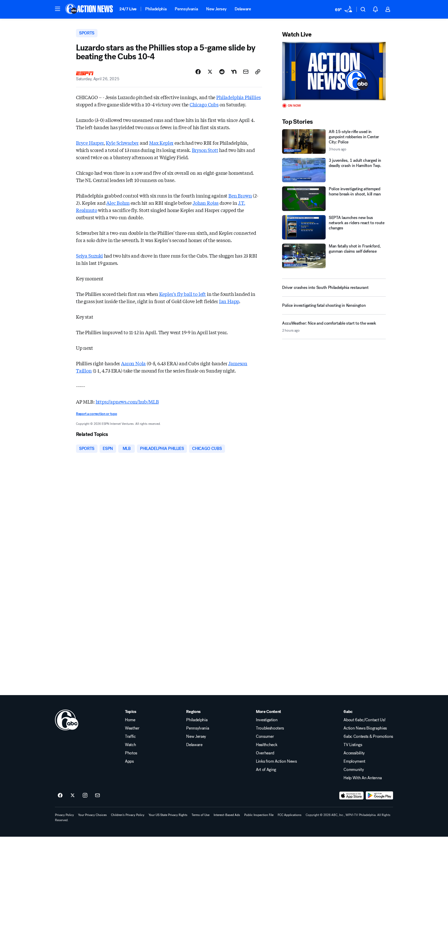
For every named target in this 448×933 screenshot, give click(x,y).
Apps (129, 761)
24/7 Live (128, 9)
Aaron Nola (133, 363)
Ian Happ (229, 301)
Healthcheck (266, 745)
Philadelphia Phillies (238, 97)
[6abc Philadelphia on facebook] (60, 795)
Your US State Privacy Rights (168, 815)
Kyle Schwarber (122, 142)
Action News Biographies (365, 728)
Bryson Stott (205, 150)
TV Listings (353, 745)
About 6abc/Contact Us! (364, 720)
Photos (131, 753)
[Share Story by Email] (245, 71)
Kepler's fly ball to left (182, 293)
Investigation (267, 720)
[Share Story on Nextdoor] (233, 71)
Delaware (243, 9)
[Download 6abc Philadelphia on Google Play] (379, 795)
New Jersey (216, 9)
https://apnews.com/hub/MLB (127, 401)
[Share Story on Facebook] (198, 71)
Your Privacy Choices (92, 815)
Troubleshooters (270, 728)
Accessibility (354, 753)
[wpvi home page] (66, 720)
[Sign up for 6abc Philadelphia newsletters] (97, 795)
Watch (130, 745)
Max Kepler (161, 142)
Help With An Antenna (363, 778)
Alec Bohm (117, 202)
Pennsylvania (186, 9)
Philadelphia (155, 9)
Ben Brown (240, 195)
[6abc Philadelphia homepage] (89, 9)
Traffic (130, 736)
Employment (354, 761)
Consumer (265, 736)
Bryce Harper (90, 142)
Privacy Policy (64, 815)
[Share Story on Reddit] (222, 71)
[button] (57, 9)
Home (130, 720)
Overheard (265, 753)
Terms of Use (200, 815)
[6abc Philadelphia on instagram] (85, 795)
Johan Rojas (206, 202)
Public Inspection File (259, 815)
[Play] (334, 71)
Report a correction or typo (96, 413)
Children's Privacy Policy (127, 815)
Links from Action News (276, 761)
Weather (132, 728)
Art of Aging (266, 770)
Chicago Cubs (204, 104)
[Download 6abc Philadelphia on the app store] (351, 795)
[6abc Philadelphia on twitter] (72, 795)
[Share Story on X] (210, 71)
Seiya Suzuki (89, 255)
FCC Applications (290, 815)
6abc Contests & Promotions (368, 736)
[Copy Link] (257, 71)
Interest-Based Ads (227, 815)
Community (354, 770)
